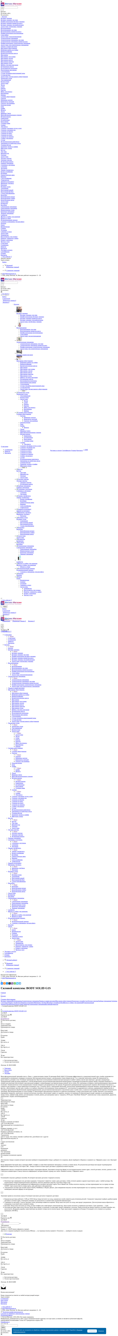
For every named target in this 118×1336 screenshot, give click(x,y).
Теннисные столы (17, 726)
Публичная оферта (6, 1315)
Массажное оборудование (20, 693)
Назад (12, 636)
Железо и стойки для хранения (21, 915)
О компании (4, 1298)
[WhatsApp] (15, 983)
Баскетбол (15, 886)
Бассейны (48, 1004)
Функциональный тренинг (20, 921)
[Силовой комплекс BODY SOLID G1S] (14, 1011)
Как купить (8, 1070)
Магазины (4, 1302)
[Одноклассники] (4, 983)
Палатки (12, 1004)
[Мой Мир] (7, 983)
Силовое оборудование (19, 751)
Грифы (17, 770)
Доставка (7, 1073)
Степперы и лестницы (19, 843)
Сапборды (26, 1004)
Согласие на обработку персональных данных (15, 1313)
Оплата (6, 1071)
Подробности (5, 1018)
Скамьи (17, 793)
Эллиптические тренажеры (20, 680)
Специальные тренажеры (20, 901)
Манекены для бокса (18, 868)
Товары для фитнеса (18, 851)
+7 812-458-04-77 (6, 256)
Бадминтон (54, 1004)
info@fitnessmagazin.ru (9, 273)
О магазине (11, 638)
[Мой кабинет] (1, 623)
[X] (9, 983)
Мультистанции (20, 781)
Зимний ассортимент (27, 1002)
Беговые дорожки (17, 653)
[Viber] (12, 983)
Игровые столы (17, 875)
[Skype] (17, 983)
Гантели (18, 756)
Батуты (14, 821)
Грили (14, 930)
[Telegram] (20, 983)
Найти (3, 1327)
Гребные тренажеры (104, 1001)
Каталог (10, 648)
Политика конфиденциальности (13, 1312)
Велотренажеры (17, 666)
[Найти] (2, 9)
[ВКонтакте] (2, 983)
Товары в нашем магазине (47, 1001)
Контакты (4, 1303)
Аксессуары (19, 735)
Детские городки (17, 833)
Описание (7, 1068)
